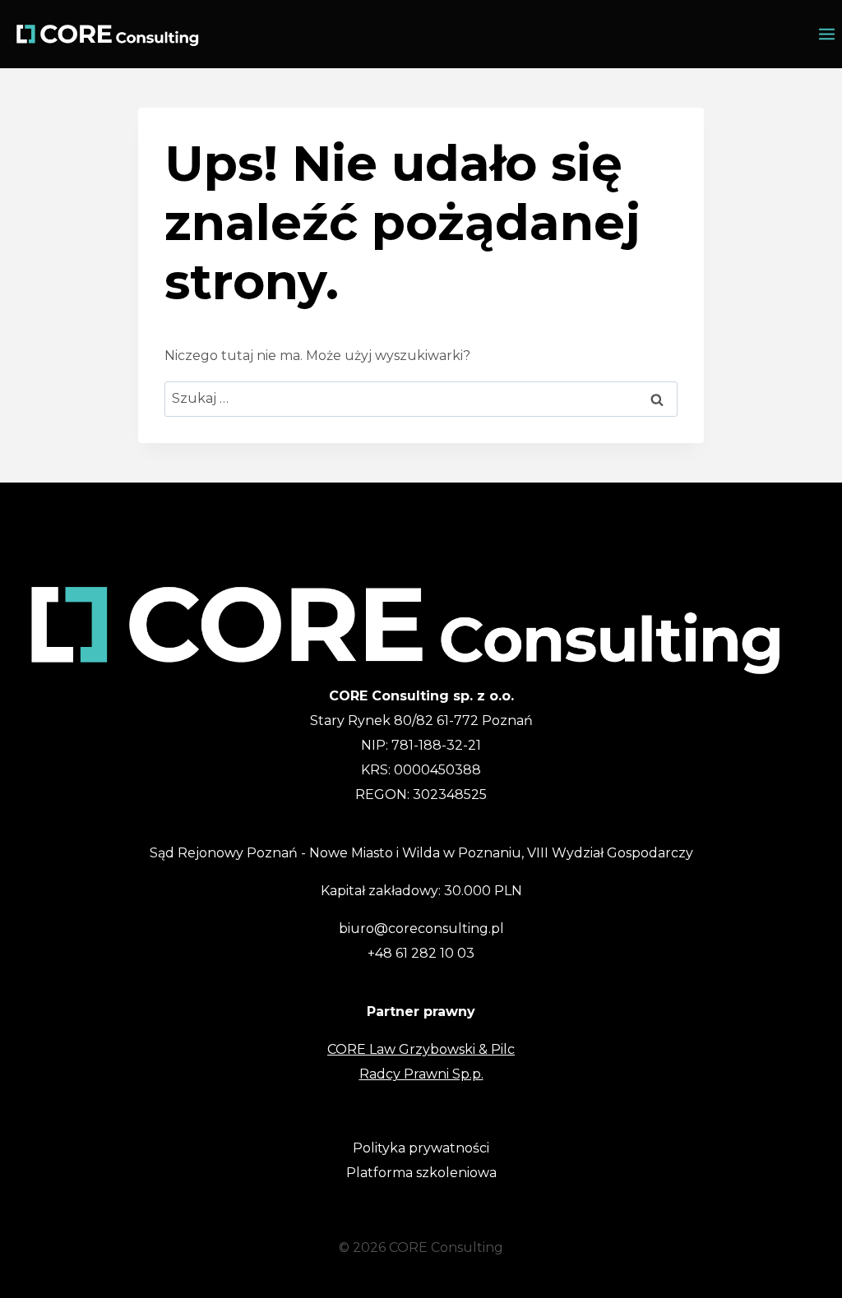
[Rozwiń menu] (827, 34)
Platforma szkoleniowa (421, 1172)
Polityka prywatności (421, 1148)
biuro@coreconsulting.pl (421, 928)
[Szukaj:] (420, 398)
